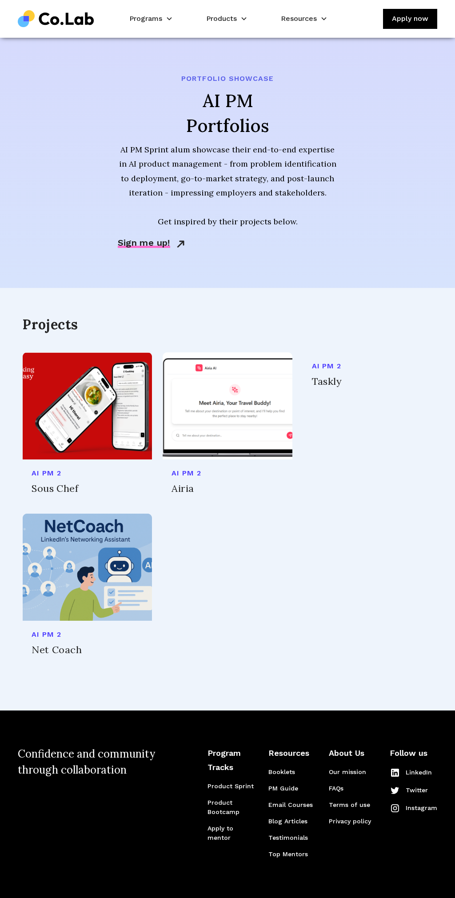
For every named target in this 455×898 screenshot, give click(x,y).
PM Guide (283, 788)
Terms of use (349, 804)
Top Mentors (288, 854)
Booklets (281, 771)
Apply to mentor (220, 833)
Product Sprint (231, 786)
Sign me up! (144, 242)
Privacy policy (350, 821)
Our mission (347, 771)
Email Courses (290, 804)
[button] (150, 19)
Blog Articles (287, 821)
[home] (56, 19)
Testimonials (288, 837)
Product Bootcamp (223, 807)
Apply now (410, 18)
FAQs (336, 788)
